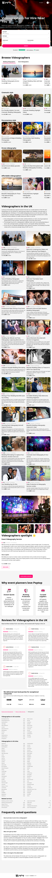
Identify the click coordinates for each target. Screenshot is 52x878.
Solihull (3, 774)
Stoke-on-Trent (5, 786)
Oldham (29, 758)
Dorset (28, 730)
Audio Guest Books (31, 800)
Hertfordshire (4, 722)
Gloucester (4, 764)
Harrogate (29, 774)
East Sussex (29, 727)
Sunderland (29, 787)
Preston (28, 777)
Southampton (30, 743)
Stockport (29, 756)
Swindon (3, 751)
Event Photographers (31, 807)
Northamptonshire (6, 720)
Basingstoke (4, 789)
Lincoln (28, 745)
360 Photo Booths (5, 805)
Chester (29, 746)
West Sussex (29, 718)
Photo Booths (4, 807)
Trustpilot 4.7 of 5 (30, 875)
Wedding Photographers (7, 802)
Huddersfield (30, 766)
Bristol (28, 720)
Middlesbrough (30, 784)
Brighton (29, 755)
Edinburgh (29, 791)
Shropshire (4, 738)
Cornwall (29, 736)
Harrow (3, 758)
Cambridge (4, 771)
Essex (3, 733)
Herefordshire (5, 735)
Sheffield (3, 792)
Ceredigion (29, 732)
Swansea (29, 786)
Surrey (3, 732)
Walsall (3, 763)
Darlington (29, 782)
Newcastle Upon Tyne (31, 789)
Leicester (3, 784)
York (28, 769)
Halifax (28, 759)
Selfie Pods (29, 802)
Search (41, 2)
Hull (28, 781)
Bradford (29, 763)
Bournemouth (30, 779)
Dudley (3, 779)
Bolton (28, 768)
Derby (3, 769)
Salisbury (4, 795)
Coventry (3, 773)
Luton (3, 755)
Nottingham (4, 730)
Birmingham (4, 766)
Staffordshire (4, 736)
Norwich (29, 750)
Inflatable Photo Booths (32, 805)
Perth (28, 795)
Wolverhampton (5, 768)
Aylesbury (4, 743)
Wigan (28, 761)
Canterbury (29, 773)
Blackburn (29, 776)
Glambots (29, 804)
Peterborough (4, 782)
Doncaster (29, 748)
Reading (3, 759)
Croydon (3, 777)
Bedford (3, 750)
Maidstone (4, 794)
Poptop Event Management (7, 711)
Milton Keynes (5, 745)
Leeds (28, 771)
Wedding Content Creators (7, 800)
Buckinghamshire (5, 718)
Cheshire (29, 722)
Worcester (4, 781)
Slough (3, 756)
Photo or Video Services (20, 711)
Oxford (3, 748)
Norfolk (28, 723)
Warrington (29, 753)
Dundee (29, 735)
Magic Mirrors (5, 804)
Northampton (4, 746)
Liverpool (29, 728)
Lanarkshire (29, 733)
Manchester (29, 725)
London (3, 727)
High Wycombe (5, 753)
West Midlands (5, 725)
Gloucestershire (5, 728)
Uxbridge (4, 723)
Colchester (4, 787)
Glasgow (29, 792)
